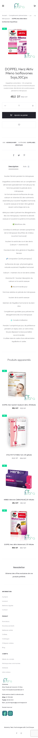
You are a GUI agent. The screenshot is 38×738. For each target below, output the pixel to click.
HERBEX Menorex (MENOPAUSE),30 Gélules (19, 500)
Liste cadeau (6, 672)
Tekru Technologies (16, 727)
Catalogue (5, 639)
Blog (3, 647)
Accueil (4, 15)
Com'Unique (30, 727)
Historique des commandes (11, 663)
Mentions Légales (7, 605)
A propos (5, 597)
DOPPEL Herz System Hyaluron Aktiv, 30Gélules (19, 405)
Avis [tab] (26, 166)
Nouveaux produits (8, 626)
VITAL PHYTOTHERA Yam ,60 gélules (19, 455)
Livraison (5, 601)
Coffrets (4, 634)
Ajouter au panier (21, 115)
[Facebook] (16, 733)
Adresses (5, 668)
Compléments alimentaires (18, 15)
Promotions (5, 621)
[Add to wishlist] (19, 125)
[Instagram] (21, 733)
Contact (4, 610)
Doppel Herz (31, 142)
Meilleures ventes (7, 630)
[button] (5, 106)
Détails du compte (8, 659)
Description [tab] (13, 166)
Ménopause (6, 19)
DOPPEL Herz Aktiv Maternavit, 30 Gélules (19, 544)
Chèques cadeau (8, 643)
